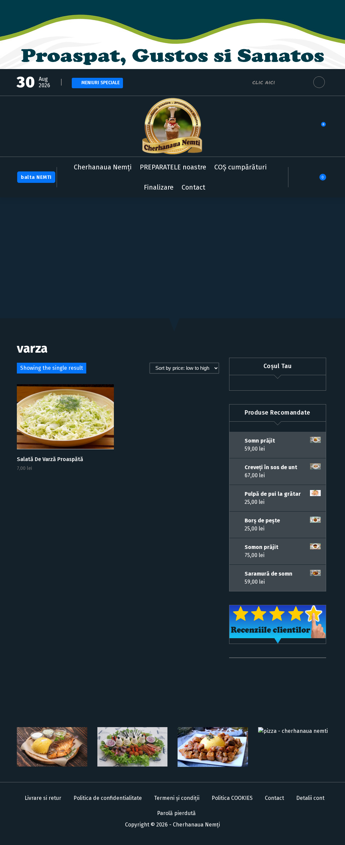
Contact (193, 187)
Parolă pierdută (176, 813)
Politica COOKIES (232, 798)
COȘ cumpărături (240, 167)
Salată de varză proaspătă (50, 459)
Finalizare (159, 187)
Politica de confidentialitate (107, 798)
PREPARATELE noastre (173, 167)
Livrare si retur (43, 798)
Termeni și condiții (176, 798)
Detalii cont (310, 798)
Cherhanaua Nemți (103, 167)
